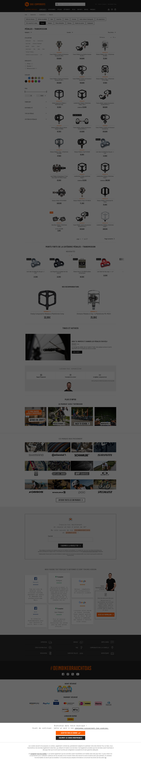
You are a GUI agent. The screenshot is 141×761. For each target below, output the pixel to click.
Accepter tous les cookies (69, 733)
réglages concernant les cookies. (92, 728)
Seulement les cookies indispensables (70, 738)
